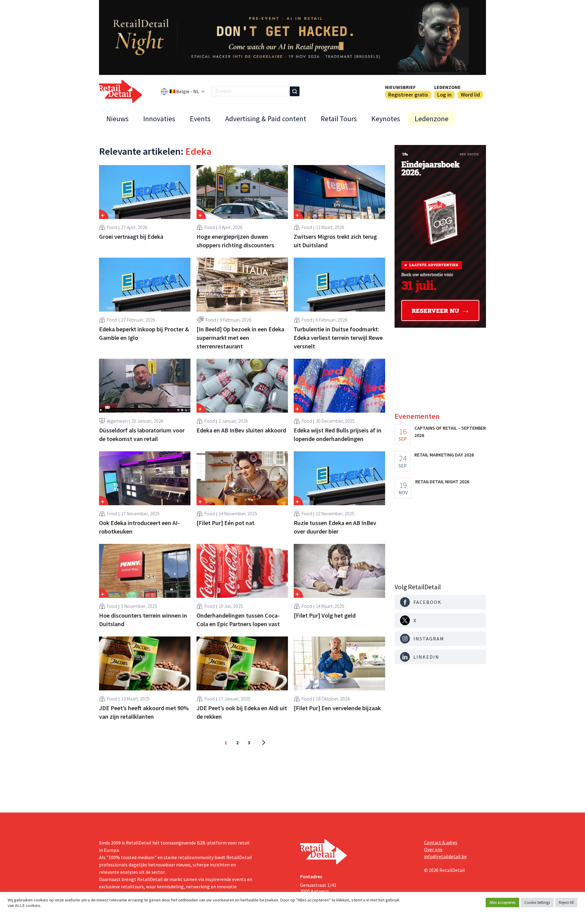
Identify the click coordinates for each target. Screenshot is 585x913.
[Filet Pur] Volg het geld (325, 615)
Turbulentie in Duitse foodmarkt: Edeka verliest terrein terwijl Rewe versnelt (338, 337)
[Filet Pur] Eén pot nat (225, 523)
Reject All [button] (566, 902)
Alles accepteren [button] (502, 902)
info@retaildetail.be (445, 856)
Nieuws (117, 118)
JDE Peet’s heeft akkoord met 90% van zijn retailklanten (144, 712)
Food (112, 227)
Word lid (470, 94)
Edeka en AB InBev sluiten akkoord (241, 430)
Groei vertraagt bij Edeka (131, 236)
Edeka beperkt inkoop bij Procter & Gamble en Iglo (144, 333)
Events (200, 118)
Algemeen (117, 421)
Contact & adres (440, 842)
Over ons (433, 849)
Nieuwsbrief (400, 87)
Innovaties (159, 118)
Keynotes (385, 118)
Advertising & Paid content (265, 118)
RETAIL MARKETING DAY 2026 (444, 455)
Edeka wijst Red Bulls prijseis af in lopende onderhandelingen (337, 434)
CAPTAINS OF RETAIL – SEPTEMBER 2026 (450, 431)
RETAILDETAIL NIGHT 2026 (442, 481)
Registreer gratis (408, 94)
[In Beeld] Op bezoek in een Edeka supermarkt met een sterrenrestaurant (240, 337)
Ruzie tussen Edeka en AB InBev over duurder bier (335, 527)
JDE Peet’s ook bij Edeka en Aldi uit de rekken (242, 712)
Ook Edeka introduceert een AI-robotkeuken (139, 527)
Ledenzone (447, 87)
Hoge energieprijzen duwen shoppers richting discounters (235, 241)
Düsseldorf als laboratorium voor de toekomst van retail (142, 434)
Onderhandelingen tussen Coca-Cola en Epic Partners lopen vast (238, 620)
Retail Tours (339, 118)
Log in (444, 94)
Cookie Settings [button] (537, 902)
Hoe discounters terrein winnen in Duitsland (143, 620)
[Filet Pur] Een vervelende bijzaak (337, 708)
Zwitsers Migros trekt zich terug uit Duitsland (335, 241)
